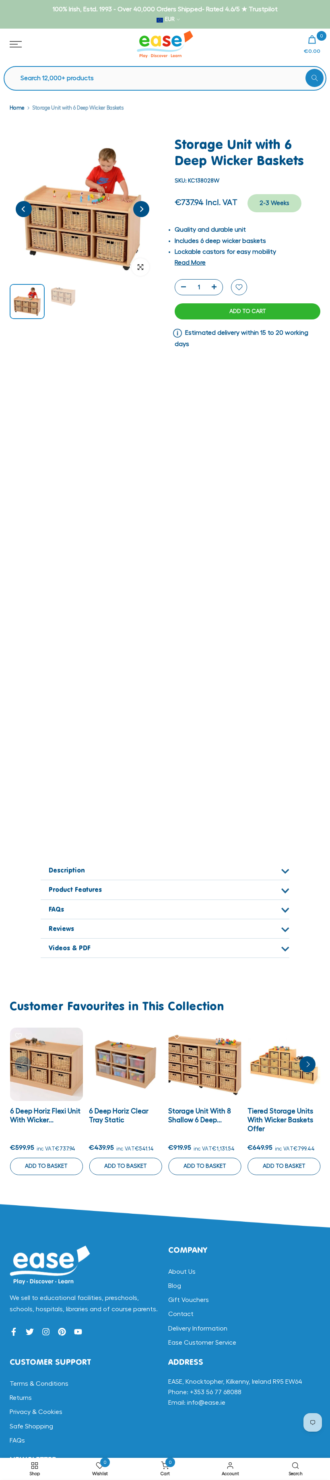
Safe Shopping (31, 1426)
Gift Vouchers (188, 1300)
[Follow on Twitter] (30, 1332)
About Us (182, 1272)
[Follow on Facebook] (14, 1332)
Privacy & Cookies (36, 1412)
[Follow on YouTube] (78, 1332)
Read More (190, 262)
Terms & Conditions (39, 1384)
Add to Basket (46, 1166)
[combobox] (169, 78)
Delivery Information (197, 1328)
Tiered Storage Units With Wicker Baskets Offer (280, 1120)
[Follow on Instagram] (46, 1332)
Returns (21, 1398)
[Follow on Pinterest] (62, 1332)
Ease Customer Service (202, 1342)
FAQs (17, 1440)
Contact (181, 1314)
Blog (174, 1286)
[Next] (141, 209)
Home (17, 107)
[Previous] (24, 209)
